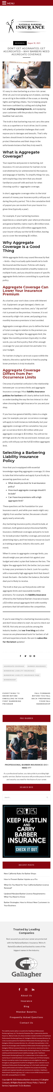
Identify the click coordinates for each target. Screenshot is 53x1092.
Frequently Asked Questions (26, 1017)
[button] (4, 3)
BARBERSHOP (10, 680)
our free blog (28, 630)
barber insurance (37, 666)
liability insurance (37, 594)
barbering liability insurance (19, 671)
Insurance (26, 1001)
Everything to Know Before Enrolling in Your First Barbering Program (13, 698)
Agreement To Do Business (20, 1086)
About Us (26, 995)
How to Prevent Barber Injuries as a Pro (21, 879)
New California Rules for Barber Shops (20, 873)
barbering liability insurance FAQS (21, 675)
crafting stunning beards (19, 109)
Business (20, 43)
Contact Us (26, 1022)
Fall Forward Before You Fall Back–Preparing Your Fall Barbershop (41, 698)
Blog (26, 1006)
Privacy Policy (32, 1083)
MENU (10, 3)
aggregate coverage (14, 666)
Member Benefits (26, 1011)
